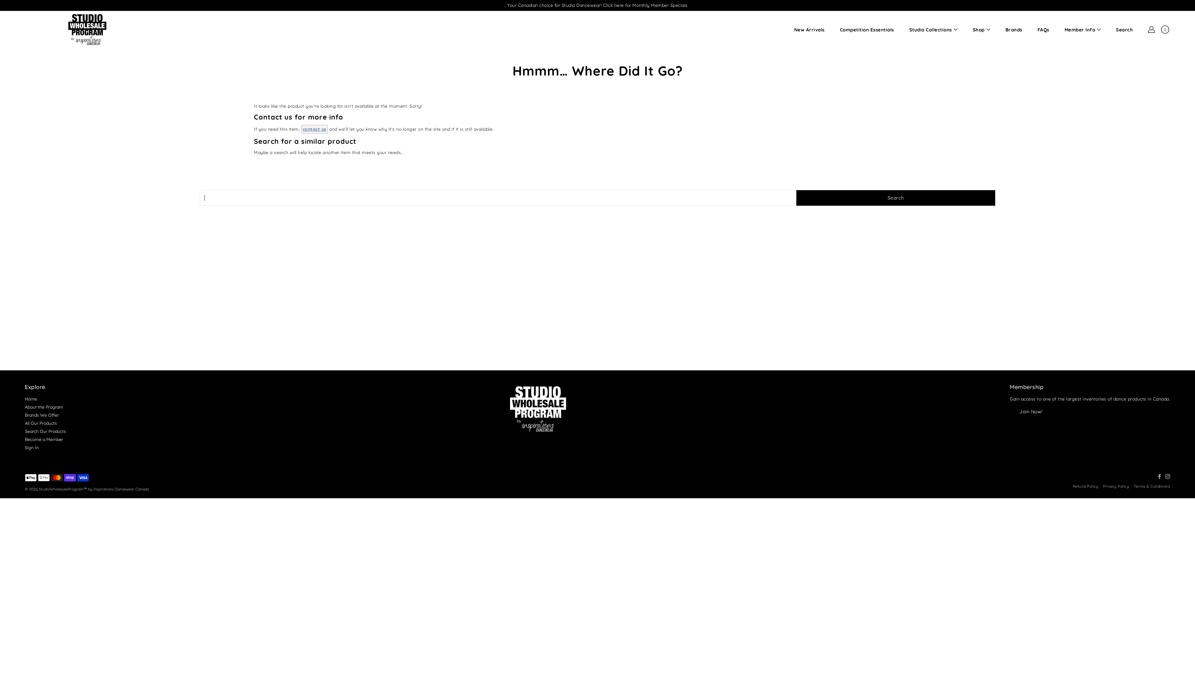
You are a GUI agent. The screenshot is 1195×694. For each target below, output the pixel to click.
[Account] (1151, 30)
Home (31, 399)
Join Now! (1031, 412)
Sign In (32, 447)
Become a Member (44, 439)
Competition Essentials (867, 30)
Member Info (1080, 30)
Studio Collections (930, 30)
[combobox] (498, 198)
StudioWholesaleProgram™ (63, 489)
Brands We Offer (42, 415)
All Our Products (41, 423)
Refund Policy (1086, 486)
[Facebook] (1159, 476)
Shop (979, 30)
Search (1124, 30)
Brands (1013, 30)
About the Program (44, 407)
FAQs (1043, 30)
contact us (314, 129)
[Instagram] (1167, 476)
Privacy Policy (1116, 486)
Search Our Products (45, 431)
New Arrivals (809, 30)
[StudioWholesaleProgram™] (87, 29)
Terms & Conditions (1152, 486)
